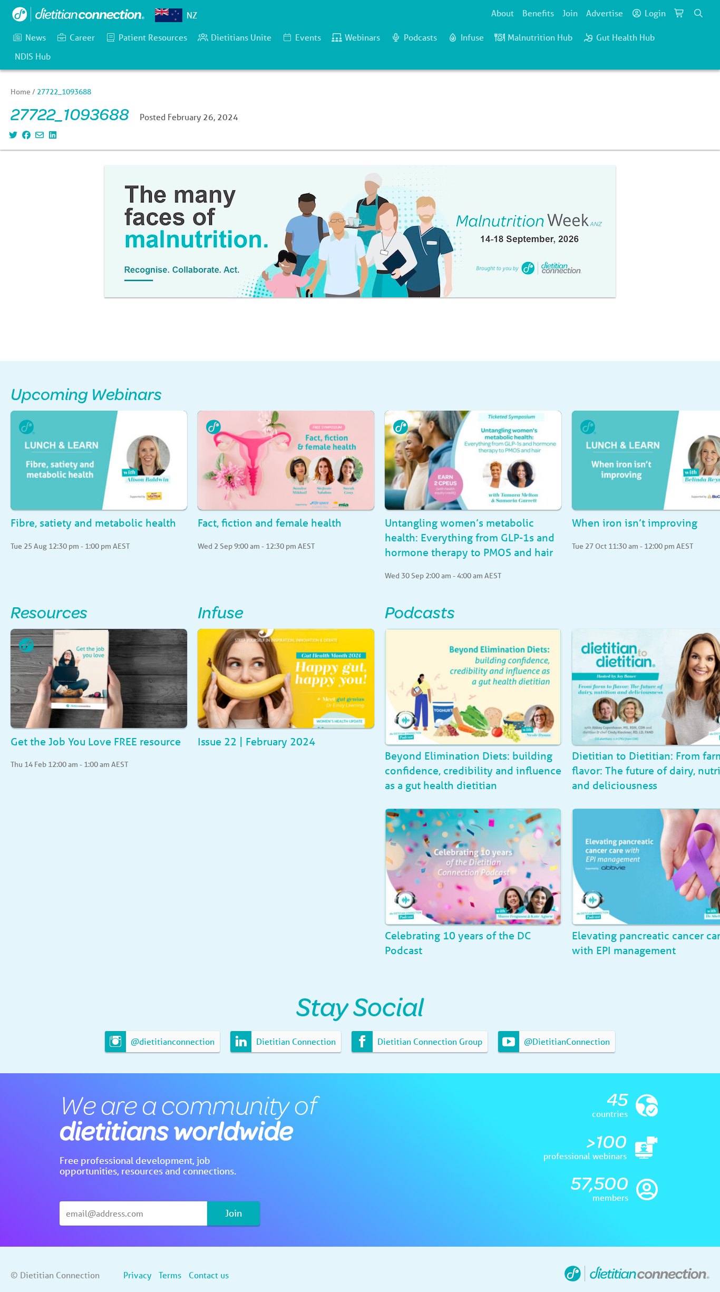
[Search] (698, 13)
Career (82, 37)
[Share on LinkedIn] (51, 134)
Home (21, 91)
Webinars (362, 37)
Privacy (137, 1274)
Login (655, 12)
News (35, 37)
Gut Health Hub (625, 37)
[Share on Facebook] (25, 134)
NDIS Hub (33, 56)
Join (570, 12)
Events (308, 37)
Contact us (209, 1274)
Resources (49, 612)
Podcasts (420, 37)
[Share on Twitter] (11, 134)
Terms (170, 1274)
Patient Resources (153, 37)
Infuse (472, 37)
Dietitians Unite (241, 37)
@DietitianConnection (566, 1041)
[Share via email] (38, 134)
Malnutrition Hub (540, 37)
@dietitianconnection (172, 1041)
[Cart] (679, 13)
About (502, 12)
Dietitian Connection (295, 1041)
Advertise (604, 12)
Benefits (538, 12)
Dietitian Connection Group (428, 1041)
